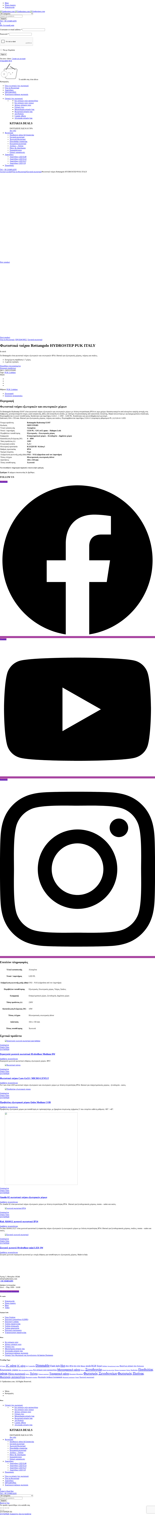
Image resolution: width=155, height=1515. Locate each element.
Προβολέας (134, 1370)
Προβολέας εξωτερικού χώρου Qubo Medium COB (25, 1102)
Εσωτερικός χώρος (9, 1369)
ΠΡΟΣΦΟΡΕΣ (21, 340)
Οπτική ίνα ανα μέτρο (108, 1370)
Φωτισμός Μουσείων (76, 1374)
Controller (31, 1366)
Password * (4, 34)
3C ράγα (21, 1365)
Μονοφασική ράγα (68, 1369)
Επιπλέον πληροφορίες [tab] (14, 396)
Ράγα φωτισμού (16, 1373)
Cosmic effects (20, 116)
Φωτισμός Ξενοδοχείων (100, 1373)
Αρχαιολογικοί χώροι (113, 1366)
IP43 (67, 1366)
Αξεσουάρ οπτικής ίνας (23, 118)
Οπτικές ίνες (19, 107)
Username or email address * (11, 30)
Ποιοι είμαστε (10, 5)
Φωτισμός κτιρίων (32, 1377)
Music (83, 1366)
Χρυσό (77, 1377)
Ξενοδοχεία (93, 1369)
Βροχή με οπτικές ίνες (128, 1366)
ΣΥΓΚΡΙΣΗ (4, 1514)
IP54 (71, 1366)
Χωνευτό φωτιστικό (86, 1377)
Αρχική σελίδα (6, 172)
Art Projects (19, 114)
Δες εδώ (13, 131)
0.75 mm (2, 1366)
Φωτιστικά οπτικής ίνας (24, 112)
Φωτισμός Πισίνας (131, 1373)
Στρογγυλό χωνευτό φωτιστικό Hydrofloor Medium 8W (27, 1054)
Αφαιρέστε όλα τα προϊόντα (20, 1514)
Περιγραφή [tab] (9, 394)
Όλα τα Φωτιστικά (19, 172)
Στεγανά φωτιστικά (34, 172)
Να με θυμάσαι (8, 50)
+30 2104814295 (6, 1281)
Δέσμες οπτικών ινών (23, 105)
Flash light (55, 1366)
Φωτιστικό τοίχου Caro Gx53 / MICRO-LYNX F (24, 1078)
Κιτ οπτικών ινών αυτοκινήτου (26, 101)
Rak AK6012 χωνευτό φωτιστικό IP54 (19, 1221)
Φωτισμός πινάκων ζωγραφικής (50, 1377)
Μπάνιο (82, 1370)
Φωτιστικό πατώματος (69, 1377)
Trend (99, 1366)
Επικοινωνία (9, 7)
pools (88, 1366)
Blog (7, 3)
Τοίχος (34, 1373)
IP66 (75, 1366)
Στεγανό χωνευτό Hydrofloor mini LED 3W (21, 1247)
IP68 (78, 1366)
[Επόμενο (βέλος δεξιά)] (3, 1510)
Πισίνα (128, 1370)
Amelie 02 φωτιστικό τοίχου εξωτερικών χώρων (23, 1197)
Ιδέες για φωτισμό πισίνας (26, 1370)
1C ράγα (11, 1365)
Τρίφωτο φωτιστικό (43, 1374)
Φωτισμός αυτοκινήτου (12, 1376)
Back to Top (4, 1503)
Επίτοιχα (140, 1366)
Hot (62, 1365)
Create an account (18, 59)
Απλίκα (104, 1366)
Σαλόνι (27, 1374)
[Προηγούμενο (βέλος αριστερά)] (1, 1510)
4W (27, 1366)
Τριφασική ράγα (59, 1373)
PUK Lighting (10, 372)
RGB (93, 1366)
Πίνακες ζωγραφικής (120, 1370)
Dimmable (43, 1365)
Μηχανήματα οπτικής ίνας (24, 109)
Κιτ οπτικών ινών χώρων (24, 103)
